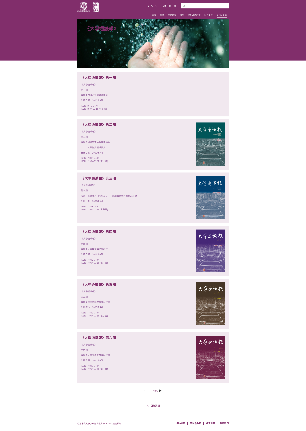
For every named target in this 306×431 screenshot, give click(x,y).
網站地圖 (180, 423)
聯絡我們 (224, 423)
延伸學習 (208, 14)
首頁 (154, 14)
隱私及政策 (195, 423)
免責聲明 (210, 423)
